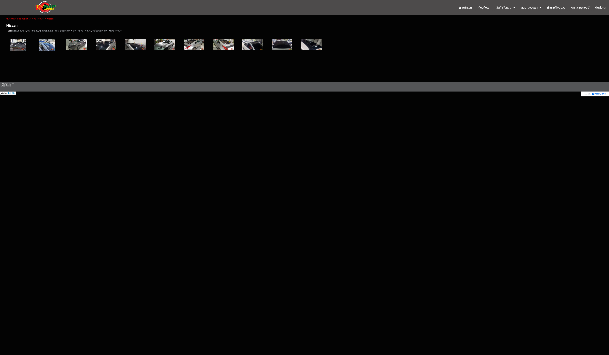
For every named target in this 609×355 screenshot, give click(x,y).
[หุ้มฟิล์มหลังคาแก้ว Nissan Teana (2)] (47, 44)
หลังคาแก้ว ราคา (68, 30)
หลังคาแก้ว (39, 18)
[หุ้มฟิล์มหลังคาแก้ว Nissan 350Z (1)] (164, 44)
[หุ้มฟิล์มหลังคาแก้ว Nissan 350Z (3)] (223, 44)
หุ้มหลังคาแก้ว (84, 30)
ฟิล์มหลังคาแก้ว (100, 30)
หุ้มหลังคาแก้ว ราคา (49, 30)
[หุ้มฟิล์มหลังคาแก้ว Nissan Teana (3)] (76, 44)
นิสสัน (23, 30)
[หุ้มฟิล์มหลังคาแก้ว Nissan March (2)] (282, 44)
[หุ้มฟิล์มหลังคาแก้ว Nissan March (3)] (311, 44)
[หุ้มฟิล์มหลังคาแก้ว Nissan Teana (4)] (106, 44)
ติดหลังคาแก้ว (115, 30)
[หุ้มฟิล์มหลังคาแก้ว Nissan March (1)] (252, 44)
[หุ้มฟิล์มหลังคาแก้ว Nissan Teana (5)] (135, 44)
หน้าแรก (10, 18)
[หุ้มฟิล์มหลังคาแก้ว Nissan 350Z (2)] (194, 44)
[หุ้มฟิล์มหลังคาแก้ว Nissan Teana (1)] (18, 44)
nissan (15, 30)
